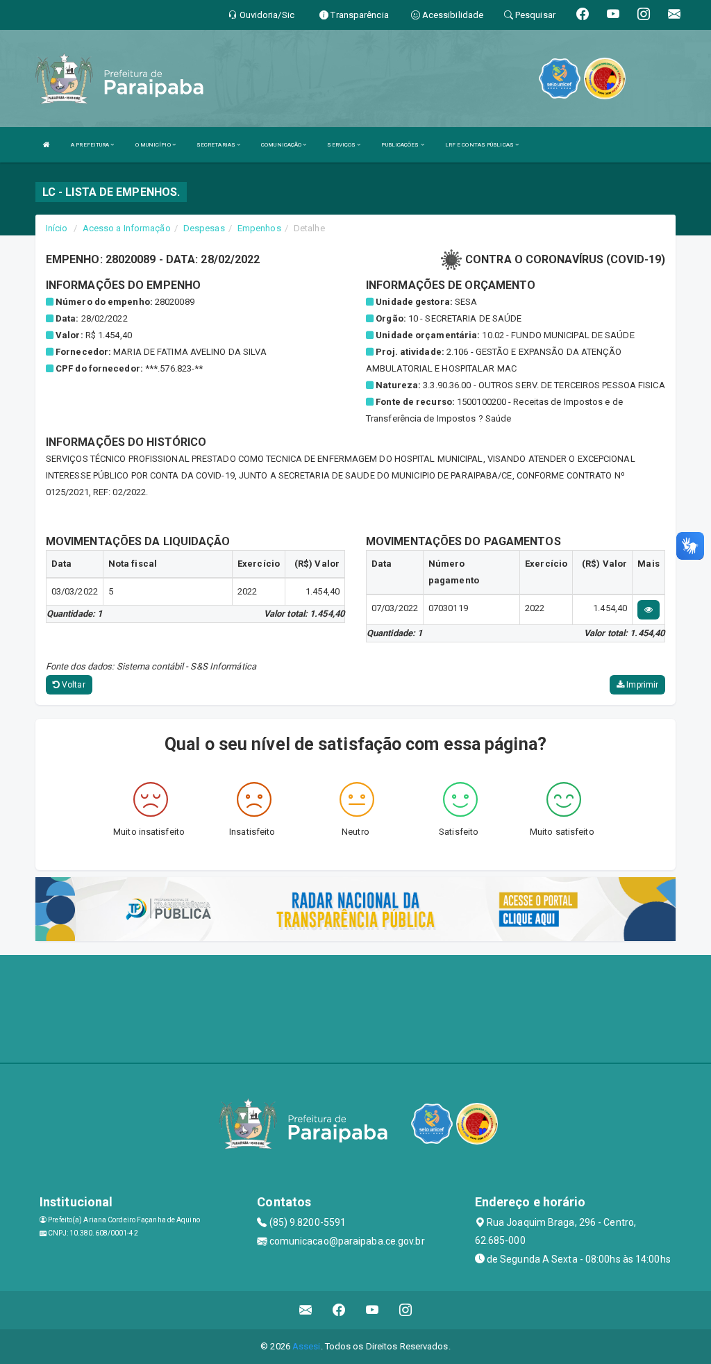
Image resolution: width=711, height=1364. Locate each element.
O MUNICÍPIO (153, 145)
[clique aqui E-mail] (306, 1310)
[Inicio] (46, 145)
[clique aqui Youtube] (372, 1310)
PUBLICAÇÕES (400, 145)
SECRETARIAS (216, 145)
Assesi (306, 1346)
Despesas (204, 228)
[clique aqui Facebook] (339, 1310)
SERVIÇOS (342, 145)
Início (57, 228)
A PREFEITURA (90, 145)
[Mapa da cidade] (355, 1007)
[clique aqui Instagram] (406, 1310)
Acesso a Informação (127, 228)
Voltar (72, 685)
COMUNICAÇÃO (282, 145)
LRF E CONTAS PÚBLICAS (480, 145)
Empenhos (259, 228)
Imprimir (641, 685)
